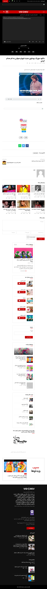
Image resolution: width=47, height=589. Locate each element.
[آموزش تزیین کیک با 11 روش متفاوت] (23, 351)
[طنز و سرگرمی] (31, 412)
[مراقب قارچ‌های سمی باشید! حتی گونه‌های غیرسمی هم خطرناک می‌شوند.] (31, 538)
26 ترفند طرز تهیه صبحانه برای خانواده (38, 161)
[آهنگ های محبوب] (31, 406)
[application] (23, 28)
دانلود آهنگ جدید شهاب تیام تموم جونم (24, 194)
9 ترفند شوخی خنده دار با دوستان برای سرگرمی (21, 374)
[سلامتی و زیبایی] (30, 309)
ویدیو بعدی (4, 159)
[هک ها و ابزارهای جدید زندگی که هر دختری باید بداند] (30, 368)
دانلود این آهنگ (39, 102)
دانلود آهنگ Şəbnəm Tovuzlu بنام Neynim (33, 1)
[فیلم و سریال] (31, 400)
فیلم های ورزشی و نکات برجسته (22, 423)
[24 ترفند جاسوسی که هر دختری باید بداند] (31, 578)
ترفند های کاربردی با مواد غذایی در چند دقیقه (20, 383)
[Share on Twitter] (23, 145)
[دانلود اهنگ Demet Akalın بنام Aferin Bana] (23, 204)
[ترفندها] (30, 301)
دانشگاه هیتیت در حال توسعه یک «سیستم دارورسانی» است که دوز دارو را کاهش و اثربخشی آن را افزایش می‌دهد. (20, 545)
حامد (43, 63)
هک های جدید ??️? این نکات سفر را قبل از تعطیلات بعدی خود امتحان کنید (20, 358)
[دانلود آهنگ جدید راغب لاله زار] (38, 188)
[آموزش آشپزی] (30, 284)
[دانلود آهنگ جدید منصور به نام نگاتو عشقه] (9, 188)
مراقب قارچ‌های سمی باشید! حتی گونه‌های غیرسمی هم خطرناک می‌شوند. (20, 536)
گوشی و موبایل (23, 315)
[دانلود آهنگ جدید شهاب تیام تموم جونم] (23, 188)
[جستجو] (3, 11)
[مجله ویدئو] (23, 12)
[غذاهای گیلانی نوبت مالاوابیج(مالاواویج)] (4, 162)
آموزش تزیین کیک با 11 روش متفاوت (24, 352)
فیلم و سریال (26, 398)
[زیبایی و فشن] (30, 292)
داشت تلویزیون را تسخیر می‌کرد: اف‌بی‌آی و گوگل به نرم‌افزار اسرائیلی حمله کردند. (24, 553)
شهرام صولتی (36, 153)
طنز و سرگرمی (25, 410)
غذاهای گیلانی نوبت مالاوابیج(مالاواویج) (14, 162)
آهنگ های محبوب (24, 404)
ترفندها (24, 298)
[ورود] (9, 1)
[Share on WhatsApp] (19, 145)
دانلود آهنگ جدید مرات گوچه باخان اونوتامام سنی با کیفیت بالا (9, 210)
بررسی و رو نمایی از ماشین (23, 416)
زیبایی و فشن (23, 289)
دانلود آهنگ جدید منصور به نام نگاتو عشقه (9, 194)
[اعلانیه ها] (14, 1)
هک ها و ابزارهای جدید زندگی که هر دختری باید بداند (20, 366)
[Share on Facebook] (27, 145)
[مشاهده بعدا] (17, 1)
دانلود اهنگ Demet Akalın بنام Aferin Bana (24, 210)
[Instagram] (19, 1)
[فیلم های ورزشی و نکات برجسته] (31, 424)
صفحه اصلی (31, 528)
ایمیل (31, 331)
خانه (44, 15)
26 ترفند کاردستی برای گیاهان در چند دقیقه (25, 260)
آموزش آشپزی (23, 281)
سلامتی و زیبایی (23, 306)
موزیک (40, 15)
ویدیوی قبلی (42, 159)
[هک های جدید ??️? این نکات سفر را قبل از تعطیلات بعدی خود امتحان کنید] (30, 360)
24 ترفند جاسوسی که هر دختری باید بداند (20, 576)
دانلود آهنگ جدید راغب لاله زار (39, 194)
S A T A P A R (19, 587)
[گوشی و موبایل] (30, 318)
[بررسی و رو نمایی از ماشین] (31, 418)
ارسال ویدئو (5, 1)
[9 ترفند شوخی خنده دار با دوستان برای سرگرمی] (30, 377)
